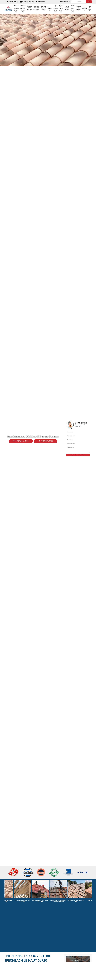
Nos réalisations (21, 441)
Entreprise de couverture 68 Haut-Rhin (16, 8)
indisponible (12, 2)
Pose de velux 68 (89, 9)
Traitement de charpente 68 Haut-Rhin (22, 8)
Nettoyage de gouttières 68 (78, 9)
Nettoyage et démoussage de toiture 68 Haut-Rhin (36, 9)
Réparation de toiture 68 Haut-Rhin (43, 9)
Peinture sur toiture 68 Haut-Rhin (73, 8)
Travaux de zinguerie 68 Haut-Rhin (56, 8)
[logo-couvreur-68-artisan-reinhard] (8, 9)
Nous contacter (45, 441)
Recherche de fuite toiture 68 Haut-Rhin (29, 9)
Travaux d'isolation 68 (84, 8)
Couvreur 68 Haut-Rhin (50, 8)
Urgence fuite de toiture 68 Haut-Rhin (61, 8)
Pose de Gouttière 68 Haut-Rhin (67, 9)
